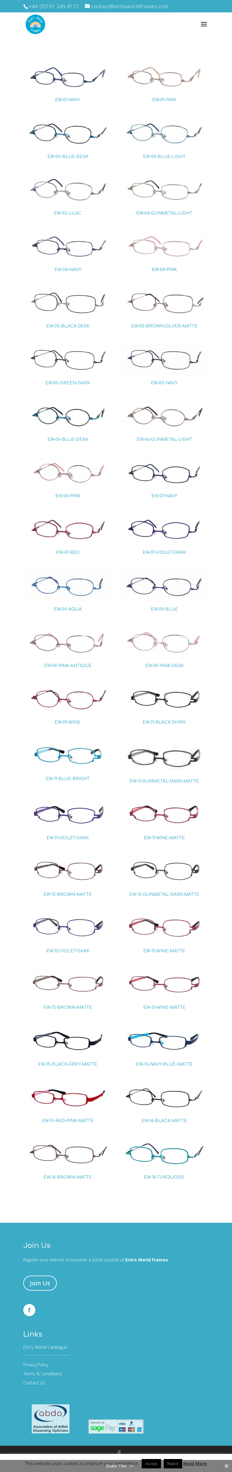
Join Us (40, 1283)
